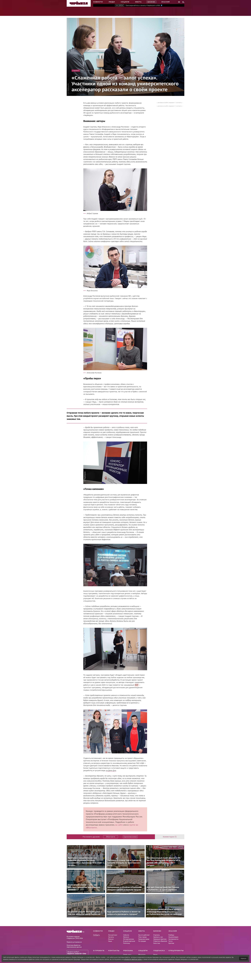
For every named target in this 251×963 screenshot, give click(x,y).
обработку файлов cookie (133, 959)
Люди (112, 2)
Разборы (171, 935)
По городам (142, 941)
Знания (165, 2)
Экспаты (111, 937)
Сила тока (156, 943)
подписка (159, 950)
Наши (110, 941)
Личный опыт (159, 896)
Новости (98, 2)
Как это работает (144, 935)
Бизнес (151, 2)
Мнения (117, 896)
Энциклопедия (173, 937)
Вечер (155, 954)
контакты (179, 102)
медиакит (172, 102)
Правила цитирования (74, 942)
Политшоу (126, 943)
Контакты (113, 950)
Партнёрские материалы (84, 871)
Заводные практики (82, 847)
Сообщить (96, 935)
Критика (171, 943)
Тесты (170, 941)
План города (142, 937)
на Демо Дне (111, 770)
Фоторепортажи (120, 847)
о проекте (98, 950)
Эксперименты (173, 939)
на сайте (119, 825)
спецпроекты (176, 950)
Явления (126, 937)
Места (138, 2)
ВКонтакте (141, 954)
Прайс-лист (127, 954)
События (126, 935)
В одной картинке (160, 871)
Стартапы (156, 935)
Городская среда (143, 939)
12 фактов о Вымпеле (160, 941)
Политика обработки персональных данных (74, 946)
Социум (125, 2)
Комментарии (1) (169, 837)
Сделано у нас (158, 937)
